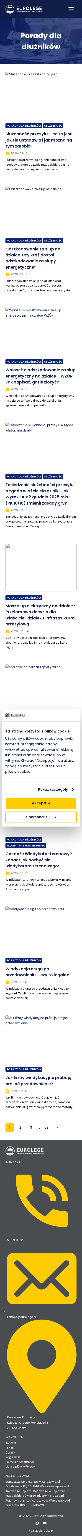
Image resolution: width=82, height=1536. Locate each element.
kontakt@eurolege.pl (21, 1317)
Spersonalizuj (38, 817)
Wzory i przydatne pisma (25, 845)
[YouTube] (45, 1523)
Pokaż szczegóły (53, 789)
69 (46, 1127)
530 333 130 (15, 1240)
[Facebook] (37, 1523)
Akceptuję (41, 803)
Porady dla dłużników (23, 126)
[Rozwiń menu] (71, 9)
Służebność (53, 126)
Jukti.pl (49, 1531)
